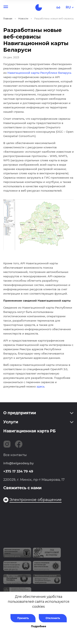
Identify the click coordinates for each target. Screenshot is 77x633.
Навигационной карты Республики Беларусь (39, 72)
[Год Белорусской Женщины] (47, 554)
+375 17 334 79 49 (18, 471)
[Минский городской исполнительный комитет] (17, 554)
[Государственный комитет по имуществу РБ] (17, 567)
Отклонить (53, 618)
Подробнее (38, 626)
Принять (23, 618)
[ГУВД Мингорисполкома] (47, 567)
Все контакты (15, 455)
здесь (40, 386)
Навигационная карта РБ (29, 431)
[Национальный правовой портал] (47, 580)
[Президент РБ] (17, 580)
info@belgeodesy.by (18, 463)
